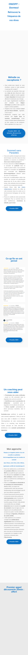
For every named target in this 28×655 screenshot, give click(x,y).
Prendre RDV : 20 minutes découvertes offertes (14, 133)
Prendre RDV (14, 208)
